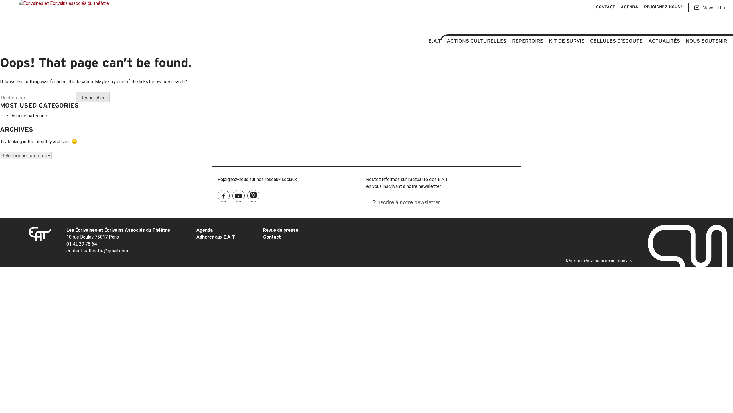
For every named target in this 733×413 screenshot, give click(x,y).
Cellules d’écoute (616, 41)
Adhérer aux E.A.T (215, 237)
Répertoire (527, 41)
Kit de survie (566, 41)
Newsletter (714, 7)
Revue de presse (280, 230)
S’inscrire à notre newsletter (406, 202)
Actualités (664, 41)
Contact (605, 7)
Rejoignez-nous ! (663, 7)
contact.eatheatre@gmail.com (97, 251)
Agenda (629, 7)
